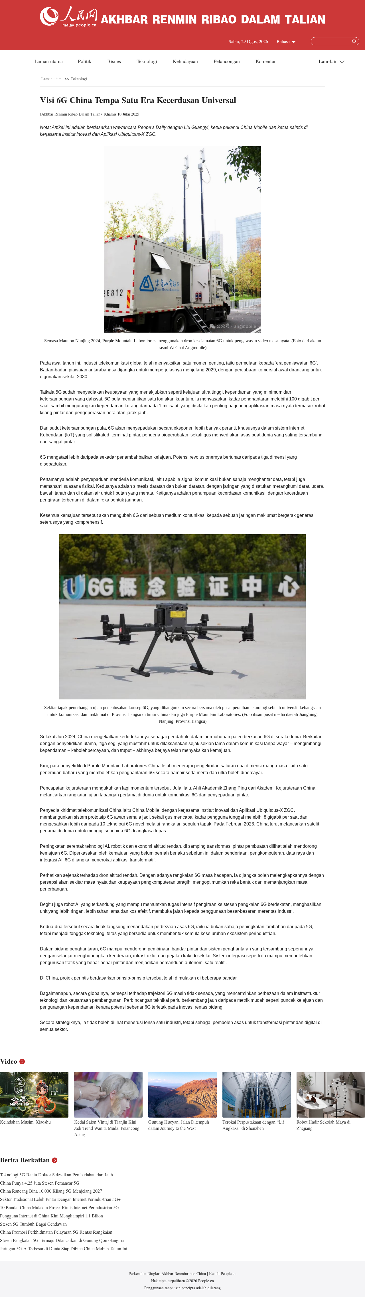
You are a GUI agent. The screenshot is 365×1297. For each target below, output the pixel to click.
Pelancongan (227, 61)
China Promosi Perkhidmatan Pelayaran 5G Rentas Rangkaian (56, 1232)
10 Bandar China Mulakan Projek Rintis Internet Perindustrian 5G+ (60, 1207)
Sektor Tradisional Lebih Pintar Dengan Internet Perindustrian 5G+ (60, 1199)
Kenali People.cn (222, 1273)
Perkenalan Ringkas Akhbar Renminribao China (168, 1273)
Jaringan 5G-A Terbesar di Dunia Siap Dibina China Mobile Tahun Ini (63, 1248)
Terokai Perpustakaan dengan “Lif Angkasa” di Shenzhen (253, 1125)
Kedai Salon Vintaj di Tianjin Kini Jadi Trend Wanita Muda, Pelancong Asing (106, 1128)
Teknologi (148, 61)
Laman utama (49, 61)
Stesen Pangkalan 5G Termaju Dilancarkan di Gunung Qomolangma (62, 1240)
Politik (85, 61)
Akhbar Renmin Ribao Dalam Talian (70, 114)
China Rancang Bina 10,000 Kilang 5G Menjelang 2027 (51, 1191)
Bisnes (114, 61)
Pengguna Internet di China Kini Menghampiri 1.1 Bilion (51, 1216)
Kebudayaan (186, 61)
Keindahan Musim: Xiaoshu (25, 1122)
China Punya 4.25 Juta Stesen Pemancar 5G (39, 1183)
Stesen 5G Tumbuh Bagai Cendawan (33, 1224)
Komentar (266, 61)
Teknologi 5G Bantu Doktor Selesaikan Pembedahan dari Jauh (56, 1174)
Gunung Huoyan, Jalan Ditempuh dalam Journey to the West (178, 1125)
